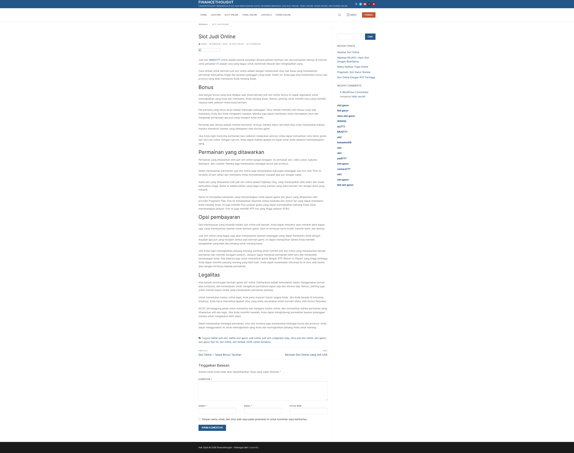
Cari (370, 36)
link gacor (343, 110)
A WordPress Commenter (354, 92)
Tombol (368, 15)
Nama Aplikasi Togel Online (352, 66)
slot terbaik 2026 (242, 341)
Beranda (203, 24)
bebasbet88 (344, 142)
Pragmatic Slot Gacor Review (353, 72)
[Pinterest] (373, 4)
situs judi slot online (302, 337)
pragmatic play (281, 337)
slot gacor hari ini (208, 341)
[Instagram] (369, 4)
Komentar (205, 379)
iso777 (341, 126)
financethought (216, 2)
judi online (255, 337)
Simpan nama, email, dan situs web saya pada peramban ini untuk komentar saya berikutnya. (254, 419)
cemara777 (344, 169)
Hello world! (358, 96)
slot (339, 137)
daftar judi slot (219, 337)
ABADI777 (214, 59)
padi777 (342, 158)
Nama (203, 406)
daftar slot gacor (238, 337)
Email (248, 406)
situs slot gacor (346, 115)
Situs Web (295, 406)
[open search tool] (339, 15)
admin (203, 44)
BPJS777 (342, 131)
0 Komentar (254, 44)
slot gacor (320, 337)
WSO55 (341, 121)
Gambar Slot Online (348, 52)
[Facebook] (356, 4)
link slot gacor (345, 184)
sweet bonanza (262, 341)
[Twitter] (360, 4)
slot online (225, 341)
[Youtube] (365, 4)
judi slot (266, 337)
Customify (253, 447)
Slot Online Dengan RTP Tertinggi (356, 77)
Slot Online (237, 44)
